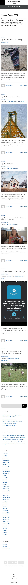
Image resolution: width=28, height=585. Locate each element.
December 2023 (6, 464)
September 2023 (6, 471)
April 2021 (5, 535)
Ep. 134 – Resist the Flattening (10, 423)
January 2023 (6, 489)
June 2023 (5, 478)
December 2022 (6, 491)
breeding (9, 358)
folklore (8, 101)
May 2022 (5, 506)
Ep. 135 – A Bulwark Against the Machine (12, 421)
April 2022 (5, 508)
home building (14, 101)
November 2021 (6, 519)
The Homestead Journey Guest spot (13, 271)
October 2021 (6, 521)
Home (14, 574)
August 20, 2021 (5, 99)
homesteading (10, 276)
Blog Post (3, 269)
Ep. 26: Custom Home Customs (11, 97)
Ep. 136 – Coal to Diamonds (9, 419)
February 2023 (6, 486)
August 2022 (6, 499)
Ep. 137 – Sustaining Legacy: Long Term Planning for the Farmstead (12, 416)
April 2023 (5, 482)
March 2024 (5, 458)
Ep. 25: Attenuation (8, 164)
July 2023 (5, 475)
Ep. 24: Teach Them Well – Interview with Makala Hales (13, 219)
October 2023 (6, 469)
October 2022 (6, 495)
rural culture (9, 168)
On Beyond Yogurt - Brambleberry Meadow (13, 439)
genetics (17, 358)
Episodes (3, 37)
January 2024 (6, 462)
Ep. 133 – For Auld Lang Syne (9, 425)
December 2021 (6, 517)
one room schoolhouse (12, 224)
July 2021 (5, 528)
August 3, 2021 (4, 356)
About (14, 576)
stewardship (15, 168)
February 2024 (6, 460)
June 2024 (5, 453)
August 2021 (6, 526)
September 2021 (6, 524)
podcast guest (17, 276)
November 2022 (6, 493)
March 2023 (5, 484)
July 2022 (5, 502)
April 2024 (5, 456)
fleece (12, 358)
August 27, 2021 (5, 42)
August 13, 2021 (5, 166)
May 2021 (5, 532)
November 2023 (6, 467)
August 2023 (6, 473)
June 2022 (5, 504)
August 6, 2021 (4, 222)
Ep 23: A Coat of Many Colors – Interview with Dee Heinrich (12, 352)
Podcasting (5, 437)
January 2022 (6, 515)
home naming (21, 101)
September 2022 (6, 497)
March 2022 (5, 510)
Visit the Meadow (14, 579)
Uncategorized (6, 549)
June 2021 (5, 530)
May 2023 (5, 480)
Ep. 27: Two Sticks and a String (11, 40)
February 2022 (6, 513)
